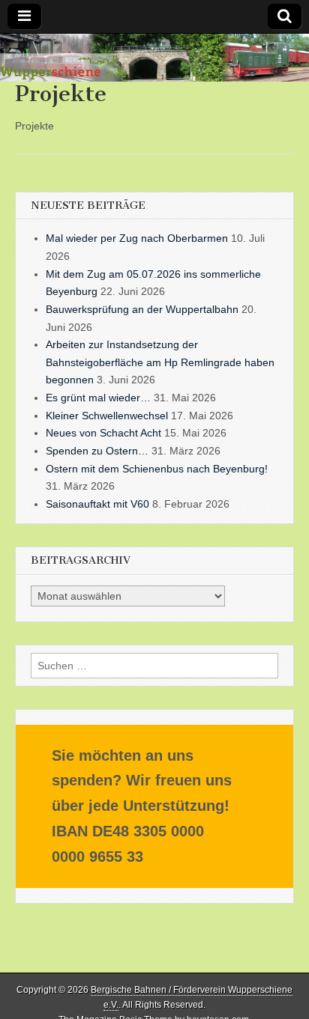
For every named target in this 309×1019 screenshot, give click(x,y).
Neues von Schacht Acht (103, 433)
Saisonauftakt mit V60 (97, 504)
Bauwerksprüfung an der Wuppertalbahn (142, 309)
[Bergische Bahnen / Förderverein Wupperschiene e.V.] (154, 58)
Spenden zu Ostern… (97, 451)
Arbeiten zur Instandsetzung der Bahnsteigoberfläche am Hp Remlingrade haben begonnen (160, 362)
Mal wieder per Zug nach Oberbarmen (137, 238)
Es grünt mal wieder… (98, 398)
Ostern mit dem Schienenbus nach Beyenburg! (157, 469)
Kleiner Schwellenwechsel (107, 416)
